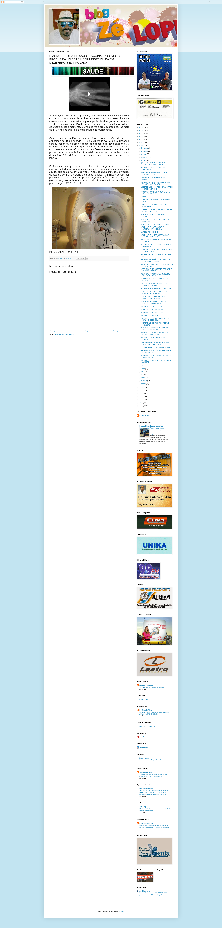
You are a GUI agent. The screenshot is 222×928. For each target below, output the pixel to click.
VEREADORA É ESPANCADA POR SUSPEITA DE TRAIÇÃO (153, 297)
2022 (141, 139)
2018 (141, 391)
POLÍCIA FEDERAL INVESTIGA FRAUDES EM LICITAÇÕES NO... (155, 319)
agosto (143, 160)
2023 (141, 136)
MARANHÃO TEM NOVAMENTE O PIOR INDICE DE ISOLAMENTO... (155, 343)
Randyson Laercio (146, 823)
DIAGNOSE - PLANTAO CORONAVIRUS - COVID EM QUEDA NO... (155, 334)
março (143, 378)
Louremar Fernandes (147, 726)
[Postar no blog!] (79, 258)
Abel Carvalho (144, 891)
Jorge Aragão (144, 747)
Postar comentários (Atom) (64, 335)
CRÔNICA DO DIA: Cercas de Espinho (151, 687)
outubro (144, 154)
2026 (141, 127)
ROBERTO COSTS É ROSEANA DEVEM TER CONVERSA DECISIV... (156, 210)
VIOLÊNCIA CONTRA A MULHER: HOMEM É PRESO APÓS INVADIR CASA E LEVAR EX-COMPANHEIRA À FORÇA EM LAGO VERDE (153, 792)
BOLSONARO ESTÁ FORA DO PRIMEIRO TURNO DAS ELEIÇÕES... (155, 183)
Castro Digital (144, 699)
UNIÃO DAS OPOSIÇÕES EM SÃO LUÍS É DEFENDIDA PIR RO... (155, 275)
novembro (144, 151)
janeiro (143, 384)
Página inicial (89, 331)
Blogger (121, 911)
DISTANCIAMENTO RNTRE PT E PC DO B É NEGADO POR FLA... (156, 270)
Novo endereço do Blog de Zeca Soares (151, 760)
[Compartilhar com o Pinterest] (86, 258)
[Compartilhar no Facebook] (84, 258)
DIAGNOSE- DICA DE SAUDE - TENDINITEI (156, 288)
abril (142, 375)
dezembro (144, 148)
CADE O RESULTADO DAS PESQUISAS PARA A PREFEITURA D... (155, 329)
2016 (141, 397)
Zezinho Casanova (146, 685)
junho (143, 369)
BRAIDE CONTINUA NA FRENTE (152, 306)
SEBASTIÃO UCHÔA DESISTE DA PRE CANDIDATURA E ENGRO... (154, 292)
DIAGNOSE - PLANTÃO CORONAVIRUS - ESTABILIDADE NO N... (155, 236)
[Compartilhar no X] (82, 258)
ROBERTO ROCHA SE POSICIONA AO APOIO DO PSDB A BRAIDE (157, 188)
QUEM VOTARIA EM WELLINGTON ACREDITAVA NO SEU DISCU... (153, 163)
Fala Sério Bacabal (146, 789)
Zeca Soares (144, 758)
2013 (141, 406)
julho (143, 366)
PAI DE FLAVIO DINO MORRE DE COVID (155, 224)
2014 (141, 403)
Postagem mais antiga (120, 331)
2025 (141, 130)
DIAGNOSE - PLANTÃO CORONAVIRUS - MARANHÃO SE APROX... (155, 260)
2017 (141, 394)
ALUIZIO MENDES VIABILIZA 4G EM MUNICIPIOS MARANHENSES (153, 302)
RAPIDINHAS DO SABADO (150, 232)
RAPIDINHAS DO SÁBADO (150, 315)
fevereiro (144, 381)
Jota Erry (142, 807)
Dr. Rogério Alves (145, 710)
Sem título (144, 197)
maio (143, 372)
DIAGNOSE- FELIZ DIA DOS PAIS (152, 309)
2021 (141, 142)
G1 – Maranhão (144, 737)
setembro (144, 157)
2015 (141, 400)
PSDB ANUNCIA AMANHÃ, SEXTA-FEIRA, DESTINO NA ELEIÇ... (155, 193)
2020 (141, 145)
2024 (141, 133)
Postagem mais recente (58, 331)
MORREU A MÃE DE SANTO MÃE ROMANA (156, 347)
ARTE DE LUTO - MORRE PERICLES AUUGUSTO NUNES (154, 284)
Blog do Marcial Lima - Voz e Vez (151, 426)
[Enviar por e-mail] (77, 258)
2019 (141, 388)
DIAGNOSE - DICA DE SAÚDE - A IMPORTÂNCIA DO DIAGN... (152, 228)
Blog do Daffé (144, 415)
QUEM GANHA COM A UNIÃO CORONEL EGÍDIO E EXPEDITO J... (155, 173)
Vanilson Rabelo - (145, 772)
